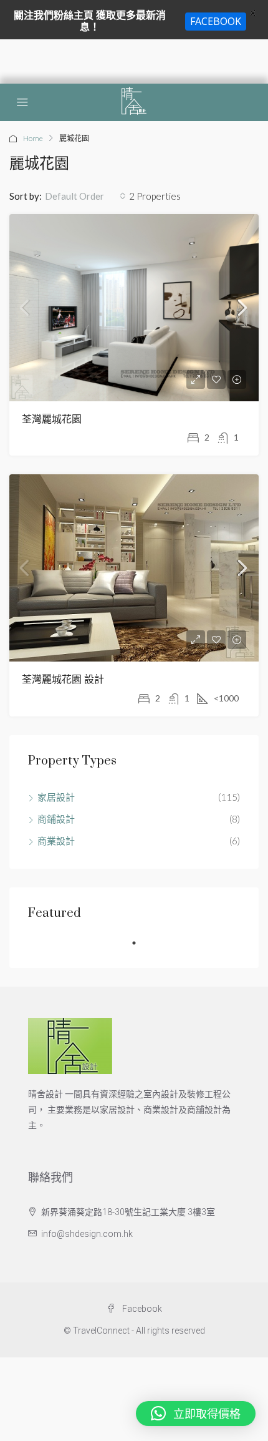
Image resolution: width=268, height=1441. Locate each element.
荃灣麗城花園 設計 (63, 679)
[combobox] (85, 196)
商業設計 (56, 840)
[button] (196, 1413)
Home (33, 138)
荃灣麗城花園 (52, 419)
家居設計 (56, 797)
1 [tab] (140, 948)
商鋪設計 (56, 818)
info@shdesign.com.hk (87, 1234)
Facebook (141, 1309)
